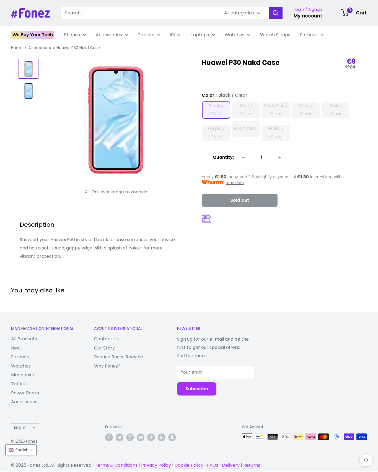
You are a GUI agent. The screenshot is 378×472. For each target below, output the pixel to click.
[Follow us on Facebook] (109, 437)
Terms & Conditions (116, 465)
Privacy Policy (156, 465)
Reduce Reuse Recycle (118, 357)
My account (308, 15)
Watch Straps (275, 35)
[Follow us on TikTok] (151, 437)
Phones (72, 35)
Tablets (146, 35)
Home (17, 47)
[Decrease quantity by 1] (243, 157)
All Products (24, 339)
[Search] (276, 13)
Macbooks (22, 375)
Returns (251, 465)
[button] (21, 450)
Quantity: (223, 157)
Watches (234, 35)
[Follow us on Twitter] (119, 437)
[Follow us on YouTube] (140, 437)
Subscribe (196, 389)
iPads (176, 35)
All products (39, 47)
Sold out (239, 200)
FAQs (212, 465)
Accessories (109, 35)
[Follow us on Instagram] (130, 437)
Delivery (231, 465)
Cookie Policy (189, 465)
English (20, 427)
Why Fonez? (107, 366)
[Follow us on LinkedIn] (161, 437)
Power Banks (25, 393)
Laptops (200, 35)
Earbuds (309, 35)
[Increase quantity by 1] (280, 157)
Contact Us (106, 339)
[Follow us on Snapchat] (172, 437)
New (15, 348)
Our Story (104, 348)
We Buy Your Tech (32, 35)
